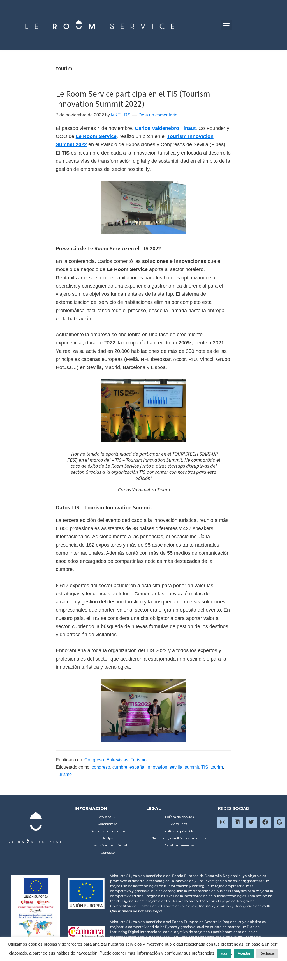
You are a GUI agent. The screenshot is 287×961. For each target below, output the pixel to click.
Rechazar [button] (267, 953)
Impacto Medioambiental (108, 846)
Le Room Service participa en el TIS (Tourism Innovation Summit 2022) (133, 98)
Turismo (139, 759)
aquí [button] (223, 953)
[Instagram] (222, 822)
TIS (204, 767)
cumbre (119, 767)
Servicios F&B (108, 817)
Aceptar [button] (244, 953)
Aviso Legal (179, 824)
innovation (157, 767)
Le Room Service (96, 136)
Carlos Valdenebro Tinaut (165, 128)
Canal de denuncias (180, 846)
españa (136, 767)
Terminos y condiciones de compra (179, 839)
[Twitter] (251, 822)
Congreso (94, 759)
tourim (216, 767)
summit (192, 767)
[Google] (279, 822)
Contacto (108, 853)
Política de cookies (179, 817)
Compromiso (107, 824)
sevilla (176, 767)
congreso (101, 767)
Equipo (107, 839)
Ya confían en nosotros (108, 831)
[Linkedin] (237, 822)
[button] (226, 25)
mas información (143, 953)
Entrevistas (117, 759)
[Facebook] (265, 822)
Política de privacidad (179, 831)
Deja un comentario (157, 115)
